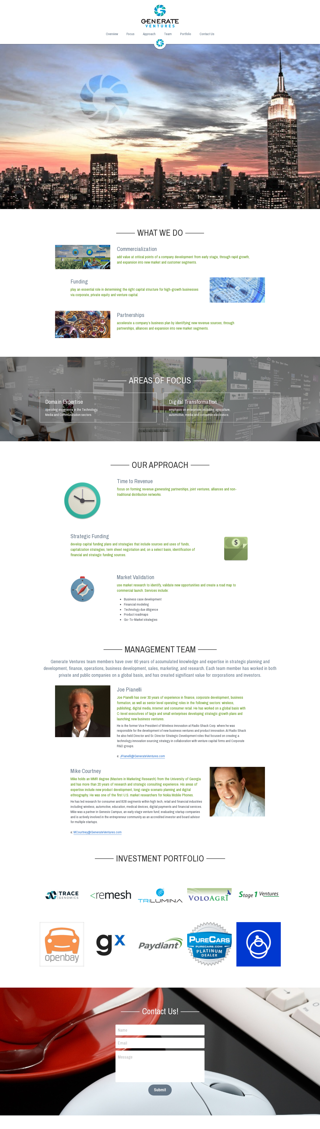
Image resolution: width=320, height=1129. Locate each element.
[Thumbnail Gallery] (62, 941)
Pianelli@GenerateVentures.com (143, 801)
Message (125, 1103)
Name (122, 1075)
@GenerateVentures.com (105, 877)
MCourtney (81, 877)
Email (122, 1089)
